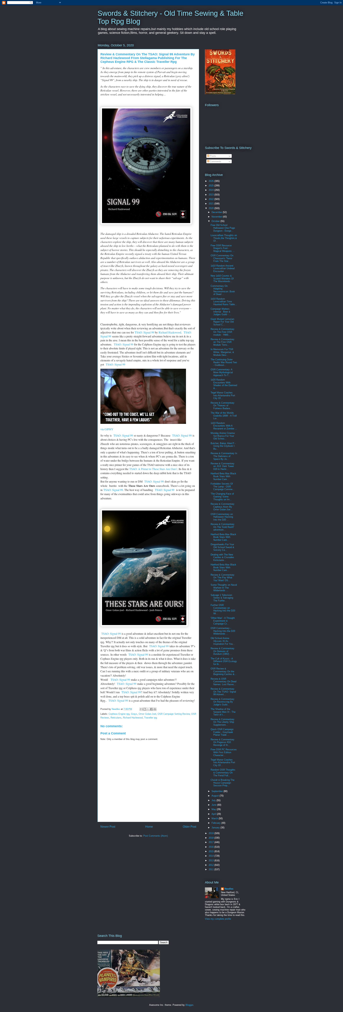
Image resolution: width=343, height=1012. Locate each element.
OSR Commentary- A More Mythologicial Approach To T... (222, 372)
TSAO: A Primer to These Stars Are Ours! (153, 469)
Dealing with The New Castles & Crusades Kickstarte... (222, 557)
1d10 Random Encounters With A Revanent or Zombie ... (224, 426)
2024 (211, 190)
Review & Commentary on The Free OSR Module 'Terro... (222, 342)
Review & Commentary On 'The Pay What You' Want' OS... (222, 577)
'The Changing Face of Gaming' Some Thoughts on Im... (222, 496)
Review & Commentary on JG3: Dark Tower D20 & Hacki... (222, 466)
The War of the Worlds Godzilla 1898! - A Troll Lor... (224, 415)
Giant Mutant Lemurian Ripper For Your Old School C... (222, 322)
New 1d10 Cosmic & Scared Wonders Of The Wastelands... (222, 278)
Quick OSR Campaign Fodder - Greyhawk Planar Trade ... (222, 732)
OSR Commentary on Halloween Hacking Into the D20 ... (222, 517)
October (216, 221)
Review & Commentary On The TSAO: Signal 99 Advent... (223, 691)
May (214, 809)
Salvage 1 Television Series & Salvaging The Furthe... (222, 598)
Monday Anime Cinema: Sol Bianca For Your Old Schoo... (223, 436)
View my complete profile (218, 918)
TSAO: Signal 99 (144, 332)
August (216, 795)
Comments (215, 161)
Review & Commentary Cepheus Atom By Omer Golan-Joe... (222, 507)
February (216, 823)
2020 (211, 208)
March (215, 818)
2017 (211, 842)
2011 (211, 869)
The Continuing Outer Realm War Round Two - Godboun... (224, 362)
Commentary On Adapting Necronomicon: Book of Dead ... (223, 290)
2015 (211, 851)
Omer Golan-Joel (147, 714)
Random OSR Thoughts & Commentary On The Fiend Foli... (223, 772)
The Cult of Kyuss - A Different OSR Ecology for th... (224, 661)
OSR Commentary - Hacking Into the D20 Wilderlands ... (223, 631)
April (214, 814)
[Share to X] (148, 709)
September (217, 791)
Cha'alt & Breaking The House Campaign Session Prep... (222, 783)
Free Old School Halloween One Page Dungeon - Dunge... (223, 228)
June (214, 804)
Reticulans (116, 717)
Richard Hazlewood (170, 332)
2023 (211, 194)
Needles (229, 888)
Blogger (189, 1005)
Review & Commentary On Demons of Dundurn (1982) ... (222, 651)
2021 (211, 203)
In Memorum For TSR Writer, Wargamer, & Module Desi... (222, 352)
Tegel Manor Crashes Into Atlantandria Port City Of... (223, 395)
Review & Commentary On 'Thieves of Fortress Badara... (222, 405)
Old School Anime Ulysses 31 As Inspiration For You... (223, 641)
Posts (212, 156)
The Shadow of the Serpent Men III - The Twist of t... (223, 712)
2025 (211, 185)
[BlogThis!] (144, 709)
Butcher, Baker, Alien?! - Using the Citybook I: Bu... (223, 446)
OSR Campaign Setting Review (174, 714)
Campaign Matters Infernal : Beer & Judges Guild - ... (221, 312)
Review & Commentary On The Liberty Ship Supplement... (222, 722)
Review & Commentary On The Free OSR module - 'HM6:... (222, 332)
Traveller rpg (150, 717)
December (217, 212)
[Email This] (141, 709)
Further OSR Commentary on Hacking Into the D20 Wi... (223, 609)
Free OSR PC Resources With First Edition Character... (224, 752)
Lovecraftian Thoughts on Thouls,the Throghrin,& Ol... (224, 238)
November (217, 216)
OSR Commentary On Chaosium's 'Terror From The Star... (222, 258)
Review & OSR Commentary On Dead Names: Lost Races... (223, 681)
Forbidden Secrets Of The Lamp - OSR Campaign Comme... (223, 486)
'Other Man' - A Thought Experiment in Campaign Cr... (223, 621)
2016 (211, 847)
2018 (211, 837)
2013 (211, 860)
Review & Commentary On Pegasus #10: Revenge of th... (222, 742)
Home (149, 826)
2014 (211, 855)
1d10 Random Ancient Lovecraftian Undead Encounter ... (223, 268)
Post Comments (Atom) (155, 835)
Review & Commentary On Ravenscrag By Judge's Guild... (222, 702)
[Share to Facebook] (151, 709)
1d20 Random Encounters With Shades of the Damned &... (224, 383)
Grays (134, 714)
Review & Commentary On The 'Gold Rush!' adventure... (222, 527)
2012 (211, 865)
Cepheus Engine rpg (119, 714)
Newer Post (107, 826)
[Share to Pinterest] (155, 709)
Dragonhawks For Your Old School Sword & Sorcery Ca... (222, 547)
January (216, 827)
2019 (211, 833)
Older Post (189, 826)
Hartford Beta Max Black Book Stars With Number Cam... (223, 476)
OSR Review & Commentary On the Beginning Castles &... (224, 671)
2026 (211, 181)
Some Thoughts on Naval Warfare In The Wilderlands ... (224, 588)
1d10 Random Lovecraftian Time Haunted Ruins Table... (224, 301)
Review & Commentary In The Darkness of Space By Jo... (224, 456)
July (214, 800)
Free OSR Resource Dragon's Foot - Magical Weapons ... (223, 248)
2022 (211, 199)
